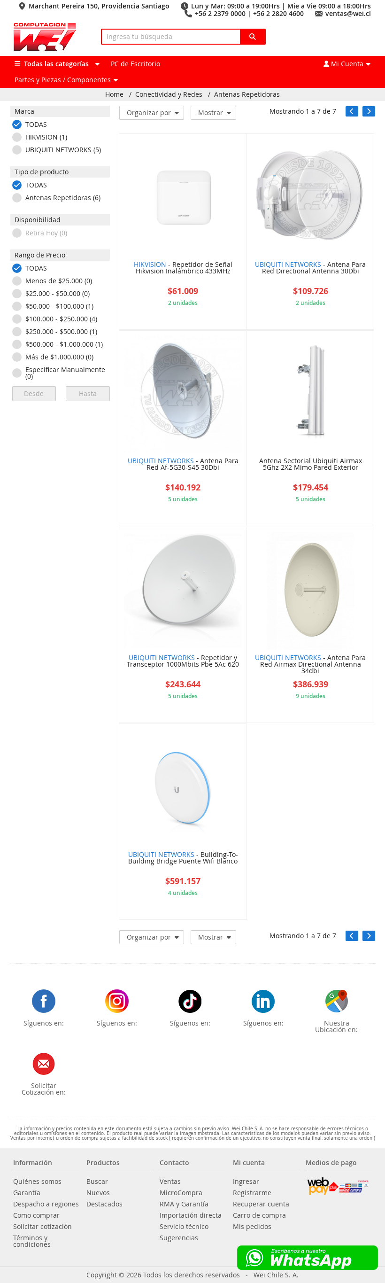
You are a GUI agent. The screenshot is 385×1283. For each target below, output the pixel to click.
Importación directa (191, 1215)
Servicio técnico (184, 1226)
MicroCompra (181, 1193)
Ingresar (246, 1181)
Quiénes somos (37, 1181)
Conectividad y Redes (168, 94)
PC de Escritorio (135, 63)
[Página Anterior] (352, 111)
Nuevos (98, 1193)
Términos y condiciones (32, 1241)
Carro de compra (259, 1215)
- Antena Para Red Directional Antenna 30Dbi (310, 268)
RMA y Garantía (184, 1204)
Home (114, 94)
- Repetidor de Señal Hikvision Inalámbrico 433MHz (183, 268)
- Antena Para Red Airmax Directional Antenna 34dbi (310, 664)
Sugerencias (179, 1238)
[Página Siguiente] (368, 111)
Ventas (170, 1181)
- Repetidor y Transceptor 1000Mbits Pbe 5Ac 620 (183, 661)
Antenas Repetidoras (247, 94)
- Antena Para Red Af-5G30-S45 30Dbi (183, 465)
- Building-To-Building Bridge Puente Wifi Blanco (183, 858)
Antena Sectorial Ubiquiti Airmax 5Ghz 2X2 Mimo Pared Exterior (310, 465)
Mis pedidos (252, 1226)
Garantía (26, 1193)
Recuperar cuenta (261, 1204)
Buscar (97, 1181)
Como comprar (36, 1215)
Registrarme (252, 1193)
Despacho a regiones (46, 1204)
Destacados (104, 1204)
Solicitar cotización (42, 1226)
